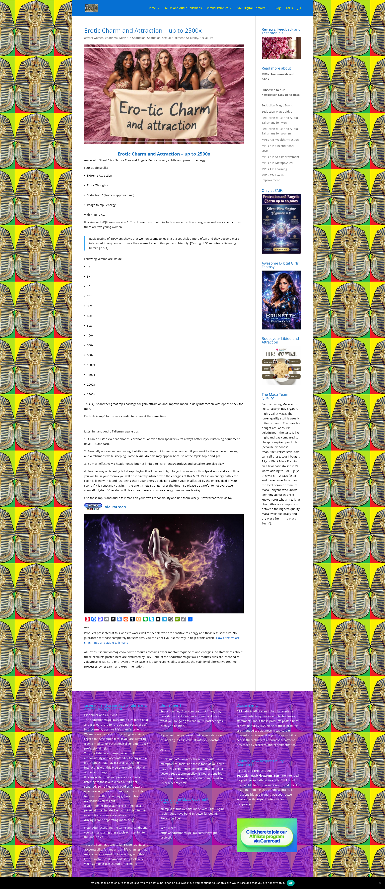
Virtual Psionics (217, 8)
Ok (291, 882)
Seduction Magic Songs (277, 105)
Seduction (154, 38)
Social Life (206, 38)
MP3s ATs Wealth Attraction (280, 139)
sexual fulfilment (173, 38)
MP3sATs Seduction (132, 38)
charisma (111, 38)
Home (152, 8)
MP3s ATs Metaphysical (277, 163)
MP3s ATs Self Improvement (280, 157)
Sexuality (192, 38)
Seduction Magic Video (277, 111)
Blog (278, 8)
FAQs (289, 8)
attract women (94, 38)
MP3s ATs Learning (274, 169)
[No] (380, 883)
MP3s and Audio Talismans (183, 8)
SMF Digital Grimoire (251, 8)
